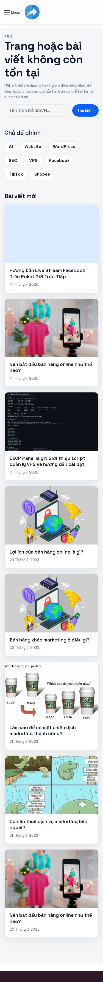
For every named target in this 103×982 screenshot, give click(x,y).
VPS (33, 160)
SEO (13, 160)
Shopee (42, 174)
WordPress (64, 146)
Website (32, 146)
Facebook (59, 160)
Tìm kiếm (85, 110)
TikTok (16, 174)
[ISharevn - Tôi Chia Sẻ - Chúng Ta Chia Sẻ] (32, 12)
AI (11, 146)
